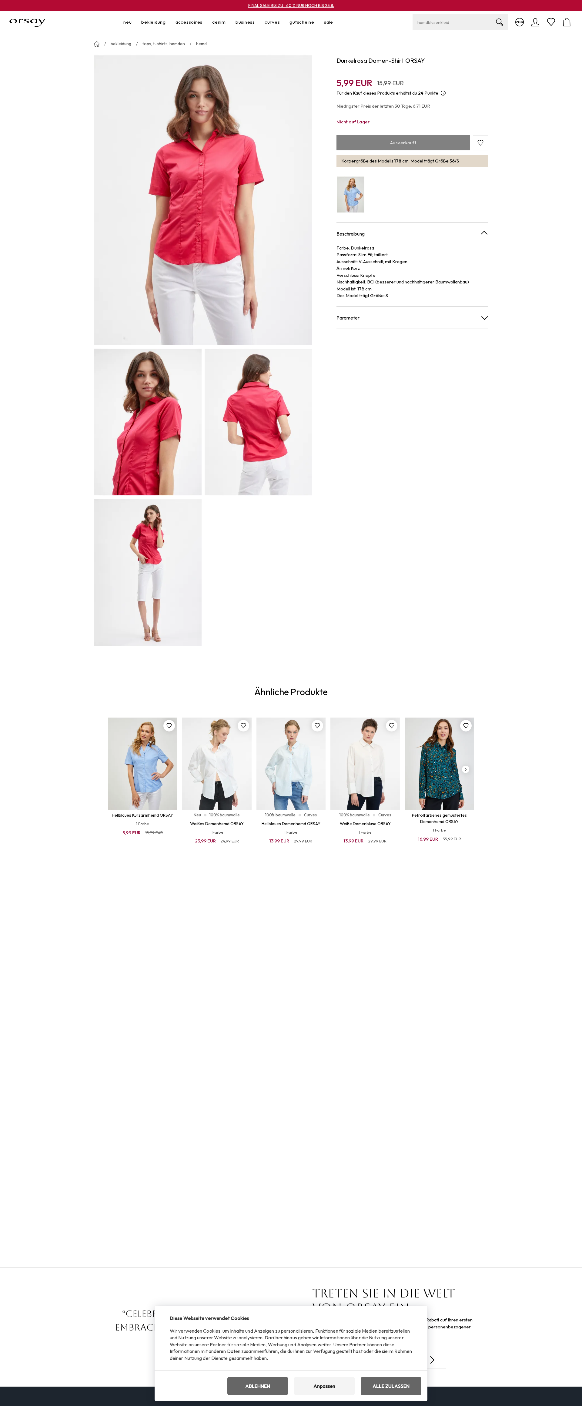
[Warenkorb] (567, 22)
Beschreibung (350, 233)
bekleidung (121, 43)
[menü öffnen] (133, 22)
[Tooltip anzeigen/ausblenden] (443, 93)
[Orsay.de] (27, 22)
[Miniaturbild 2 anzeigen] (258, 422)
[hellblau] (350, 194)
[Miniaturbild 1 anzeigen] (148, 422)
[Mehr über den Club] (519, 22)
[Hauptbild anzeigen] (203, 199)
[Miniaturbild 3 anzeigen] (148, 572)
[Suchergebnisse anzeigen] (499, 22)
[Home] (96, 44)
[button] (480, 142)
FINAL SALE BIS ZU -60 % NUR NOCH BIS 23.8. (291, 5)
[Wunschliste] (551, 22)
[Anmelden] (535, 22)
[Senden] (432, 1360)
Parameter (348, 317)
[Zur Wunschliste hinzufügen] (169, 725)
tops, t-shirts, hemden (163, 43)
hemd (201, 43)
